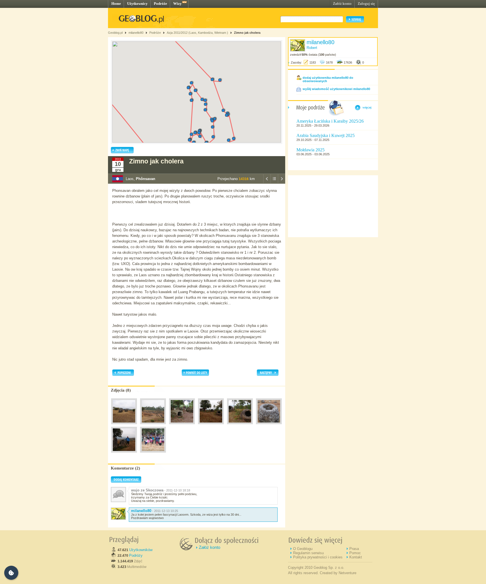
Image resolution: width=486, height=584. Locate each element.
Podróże (160, 3)
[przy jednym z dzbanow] (124, 454)
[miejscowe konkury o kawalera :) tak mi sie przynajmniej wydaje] (153, 454)
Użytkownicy (137, 3)
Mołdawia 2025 (310, 149)
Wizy (177, 3)
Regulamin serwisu (308, 553)
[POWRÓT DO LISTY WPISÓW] (274, 182)
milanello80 (136, 32)
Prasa (354, 549)
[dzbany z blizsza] (240, 425)
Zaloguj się (366, 3)
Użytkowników (140, 550)
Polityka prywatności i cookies (318, 557)
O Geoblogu (302, 549)
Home (116, 3)
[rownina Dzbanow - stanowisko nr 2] (182, 425)
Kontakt (355, 557)
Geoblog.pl (115, 32)
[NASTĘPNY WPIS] (281, 182)
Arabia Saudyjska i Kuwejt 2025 (325, 135)
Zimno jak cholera (247, 32)
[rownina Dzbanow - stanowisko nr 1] (124, 425)
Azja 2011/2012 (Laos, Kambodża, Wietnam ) (197, 32)
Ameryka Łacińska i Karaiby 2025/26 (330, 121)
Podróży (136, 555)
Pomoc (355, 553)
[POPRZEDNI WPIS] (267, 182)
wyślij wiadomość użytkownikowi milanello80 (336, 89)
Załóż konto (342, 3)
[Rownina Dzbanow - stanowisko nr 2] (211, 425)
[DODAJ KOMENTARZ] (126, 481)
